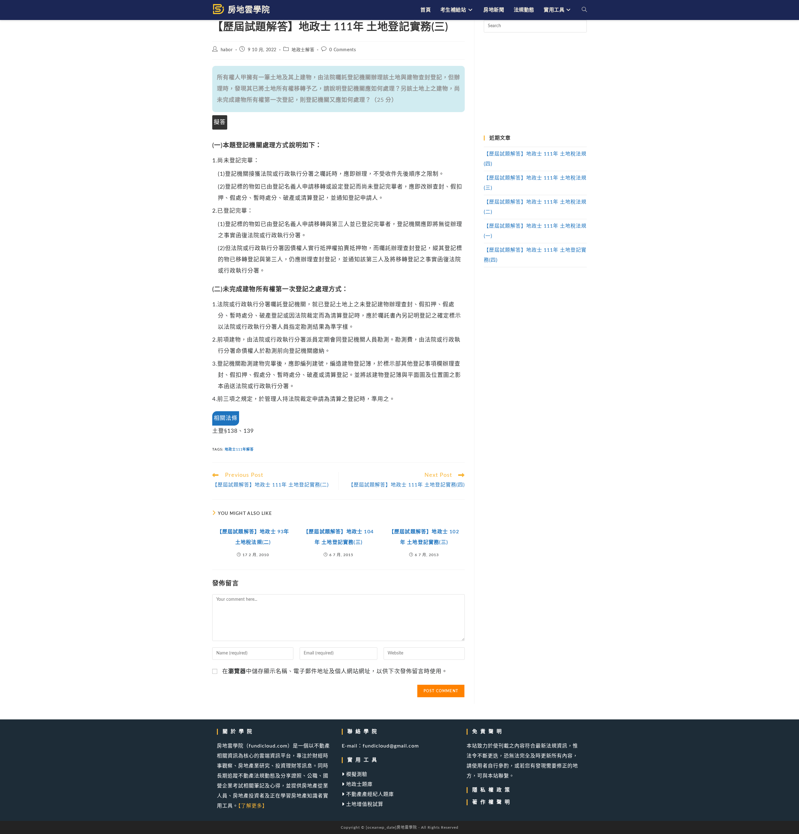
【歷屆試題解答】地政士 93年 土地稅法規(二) (253, 537)
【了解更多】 (252, 805)
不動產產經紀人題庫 (369, 794)
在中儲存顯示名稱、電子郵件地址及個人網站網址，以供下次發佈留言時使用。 (335, 671)
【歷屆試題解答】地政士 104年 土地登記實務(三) (338, 537)
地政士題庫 (359, 784)
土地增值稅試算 (364, 804)
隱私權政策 (492, 789)
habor (227, 50)
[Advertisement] (535, 84)
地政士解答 (303, 50)
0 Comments (342, 50)
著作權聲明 (492, 802)
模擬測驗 (356, 774)
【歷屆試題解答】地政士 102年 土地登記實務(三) (424, 537)
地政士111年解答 (239, 449)
